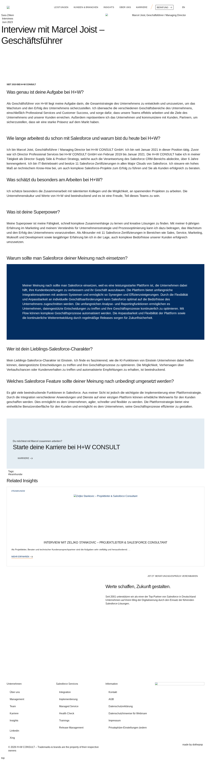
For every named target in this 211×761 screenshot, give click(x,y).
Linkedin (14, 730)
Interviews (7, 18)
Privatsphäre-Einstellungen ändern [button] (128, 727)
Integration (65, 692)
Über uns (125, 7)
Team (13, 706)
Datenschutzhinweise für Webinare (128, 713)
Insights (108, 7)
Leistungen (61, 7)
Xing (12, 737)
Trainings (64, 720)
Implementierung (68, 699)
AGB (111, 699)
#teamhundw (15, 474)
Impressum (115, 720)
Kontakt (113, 692)
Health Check (66, 713)
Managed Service (68, 706)
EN (183, 7)
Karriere (141, 7)
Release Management (71, 727)
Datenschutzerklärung (121, 706)
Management (17, 699)
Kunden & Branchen (86, 7)
